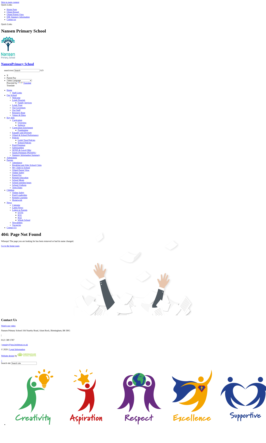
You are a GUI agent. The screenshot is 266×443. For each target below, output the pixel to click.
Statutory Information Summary (26, 155)
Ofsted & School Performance (25, 135)
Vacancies (16, 225)
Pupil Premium (18, 145)
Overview (22, 123)
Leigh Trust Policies (26, 140)
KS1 (20, 215)
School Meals (18, 180)
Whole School (24, 220)
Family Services (25, 103)
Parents (10, 160)
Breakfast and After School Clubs (27, 165)
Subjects (21, 125)
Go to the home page (10, 246)
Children (10, 190)
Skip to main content (10, 2)
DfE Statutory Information (18, 17)
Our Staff (16, 110)
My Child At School (21, 167)
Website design (7, 356)
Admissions (12, 157)
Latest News (17, 207)
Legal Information (17, 349)
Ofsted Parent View (15, 14)
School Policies (24, 143)
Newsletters (17, 222)
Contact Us (11, 227)
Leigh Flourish (18, 100)
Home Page (12, 9)
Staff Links (17, 93)
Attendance (17, 162)
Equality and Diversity (22, 133)
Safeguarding (18, 148)
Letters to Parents (19, 210)
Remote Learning (19, 197)
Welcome (16, 98)
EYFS (20, 212)
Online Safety (18, 172)
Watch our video (8, 326)
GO (42, 70)
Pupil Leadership (19, 195)
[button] (13, 24)
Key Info (11, 118)
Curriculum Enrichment (22, 128)
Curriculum (17, 120)
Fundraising (23, 130)
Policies (15, 138)
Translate (27, 83)
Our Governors (18, 108)
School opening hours (21, 182)
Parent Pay (17, 175)
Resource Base (18, 113)
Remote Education (20, 177)
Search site (6, 363)
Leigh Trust (17, 105)
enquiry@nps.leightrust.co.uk (15, 345)
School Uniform (19, 185)
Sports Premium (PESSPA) (24, 153)
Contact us (11, 19)
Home (9, 90)
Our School (12, 95)
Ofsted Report (13, 12)
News (9, 202)
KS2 (20, 217)
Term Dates (17, 187)
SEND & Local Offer (21, 150)
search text (8, 70)
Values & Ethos (19, 115)
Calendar (16, 205)
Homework (17, 200)
